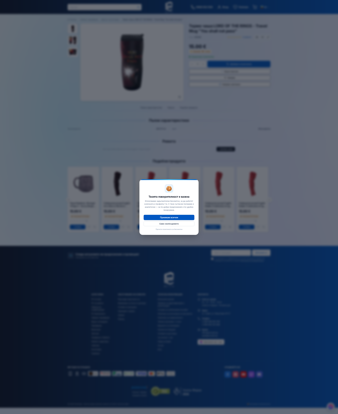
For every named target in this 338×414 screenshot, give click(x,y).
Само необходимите (169, 224)
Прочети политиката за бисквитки (169, 229)
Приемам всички (169, 217)
